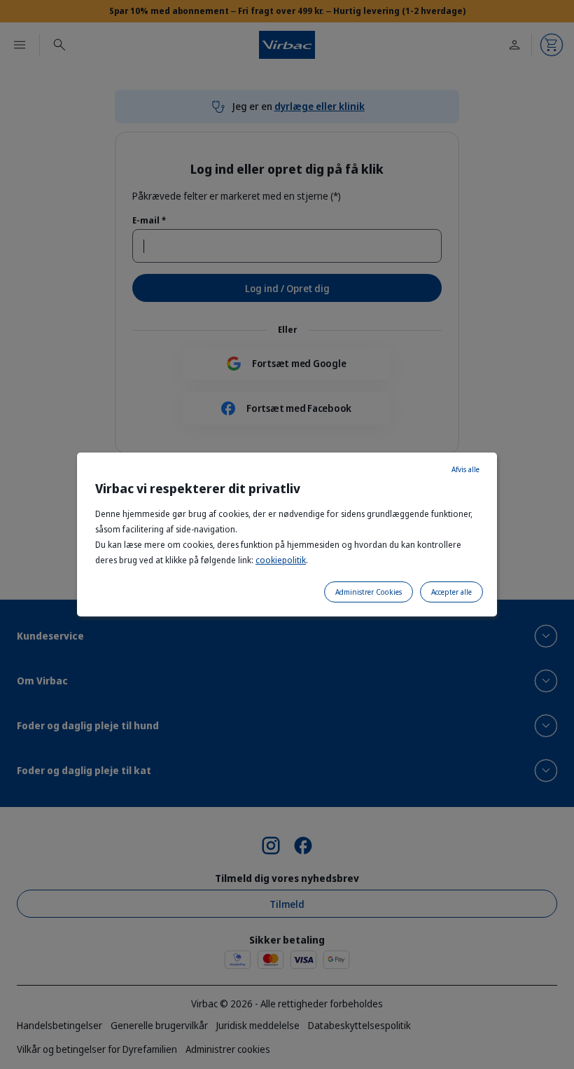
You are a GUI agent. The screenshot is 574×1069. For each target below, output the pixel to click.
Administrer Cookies (368, 592)
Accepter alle (451, 592)
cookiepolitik (280, 560)
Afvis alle (465, 469)
